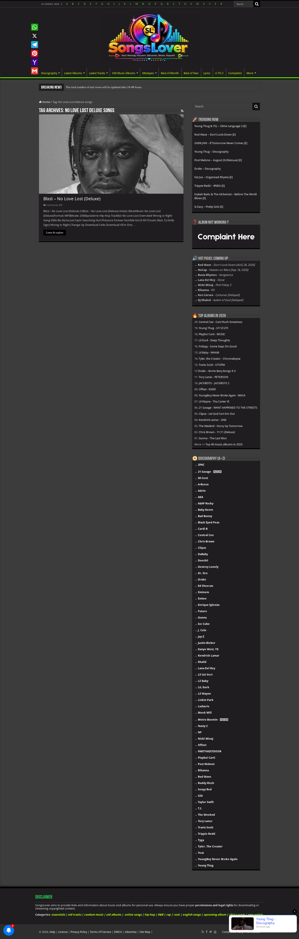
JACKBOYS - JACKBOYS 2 (214, 383)
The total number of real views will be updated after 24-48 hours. (104, 87)
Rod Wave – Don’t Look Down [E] (215, 134)
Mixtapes (148, 73)
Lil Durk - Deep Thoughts (214, 340)
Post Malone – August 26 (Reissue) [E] (218, 160)
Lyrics (206, 73)
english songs (192, 914)
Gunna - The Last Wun (213, 438)
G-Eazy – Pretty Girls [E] (208, 206)
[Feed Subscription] (182, 111)
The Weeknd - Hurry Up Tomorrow (221, 426)
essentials (58, 914)
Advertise (131, 932)
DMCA (118, 932)
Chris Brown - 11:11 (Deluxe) (217, 432)
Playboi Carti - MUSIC (212, 334)
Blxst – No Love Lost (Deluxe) (71, 198)
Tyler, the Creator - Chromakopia (219, 358)
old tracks (74, 914)
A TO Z (219, 73)
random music (93, 914)
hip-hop (149, 914)
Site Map (144, 932)
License (63, 932)
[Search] (256, 4)
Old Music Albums (123, 73)
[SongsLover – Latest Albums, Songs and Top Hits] (149, 36)
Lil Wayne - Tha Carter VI (214, 401)
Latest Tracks (97, 73)
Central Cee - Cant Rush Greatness (220, 322)
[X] (34, 35)
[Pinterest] (34, 53)
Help (52, 932)
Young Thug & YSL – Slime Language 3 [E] (220, 126)
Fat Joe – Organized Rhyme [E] (213, 177)
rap (168, 914)
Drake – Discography (207, 168)
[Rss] (202, 931)
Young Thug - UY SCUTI (213, 328)
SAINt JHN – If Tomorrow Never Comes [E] (220, 143)
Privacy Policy (78, 932)
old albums (113, 914)
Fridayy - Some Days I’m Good (218, 346)
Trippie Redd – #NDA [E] (209, 185)
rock (177, 914)
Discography (49, 73)
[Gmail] (34, 70)
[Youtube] (215, 931)
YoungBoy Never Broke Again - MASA (222, 395)
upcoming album (215, 914)
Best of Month (170, 73)
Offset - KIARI (207, 389)
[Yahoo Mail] (34, 62)
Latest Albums (73, 73)
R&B (160, 914)
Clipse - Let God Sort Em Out (217, 413)
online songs (133, 914)
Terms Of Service (100, 932)
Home (46, 102)
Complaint (235, 73)
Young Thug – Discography (211, 151)
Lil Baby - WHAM (209, 352)
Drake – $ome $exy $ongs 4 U (217, 371)
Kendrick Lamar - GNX (212, 420)
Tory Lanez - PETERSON (213, 377)
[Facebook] (206, 931)
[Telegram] (34, 44)
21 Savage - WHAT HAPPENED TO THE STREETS (228, 407)
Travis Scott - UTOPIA (212, 364)
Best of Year (191, 73)
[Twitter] (211, 931)
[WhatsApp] (34, 27)
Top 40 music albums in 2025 (224, 444)
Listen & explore (54, 232)
